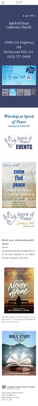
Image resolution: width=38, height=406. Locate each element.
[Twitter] (35, 15)
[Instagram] (32, 15)
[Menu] (3, 2)
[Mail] (29, 15)
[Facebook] (23, 15)
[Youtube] (26, 15)
